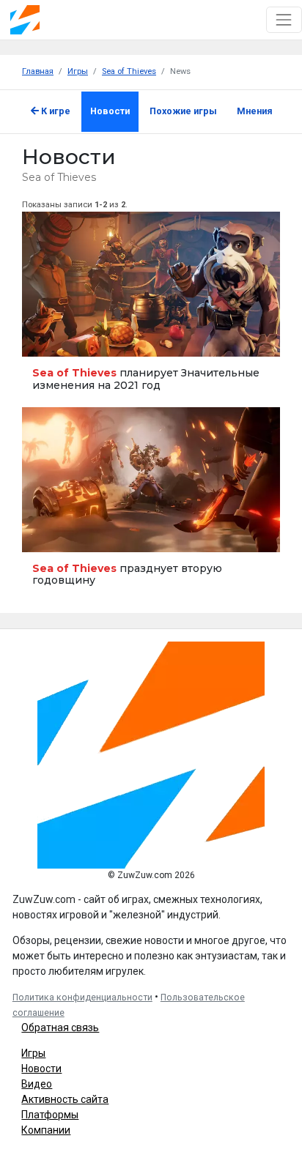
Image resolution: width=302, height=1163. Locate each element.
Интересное (50, 339)
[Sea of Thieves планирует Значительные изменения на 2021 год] (151, 309)
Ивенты (43, 534)
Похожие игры (183, 110)
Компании (45, 1130)
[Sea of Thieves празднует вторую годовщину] (151, 505)
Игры (33, 1053)
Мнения (255, 110)
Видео (36, 1084)
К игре (54, 110)
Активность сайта (64, 1099)
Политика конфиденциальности (82, 997)
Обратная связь (60, 1027)
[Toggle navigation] (284, 19)
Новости (110, 110)
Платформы (49, 1115)
